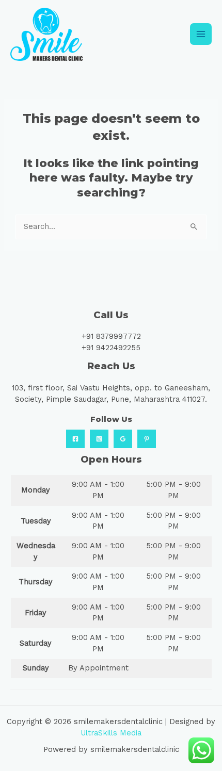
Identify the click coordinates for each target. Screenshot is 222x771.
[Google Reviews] (123, 439)
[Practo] (146, 439)
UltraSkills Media (111, 732)
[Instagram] (99, 439)
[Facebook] (75, 439)
